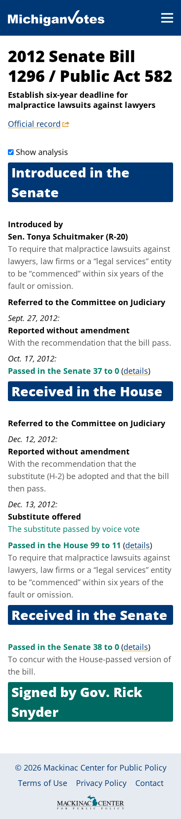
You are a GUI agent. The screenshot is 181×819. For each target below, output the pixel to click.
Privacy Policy (101, 783)
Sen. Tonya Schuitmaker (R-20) (68, 236)
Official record (34, 123)
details (135, 370)
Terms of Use (42, 783)
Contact (149, 783)
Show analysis (42, 152)
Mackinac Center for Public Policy (105, 767)
